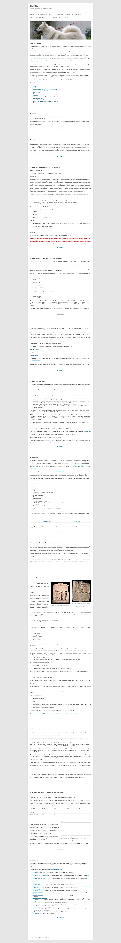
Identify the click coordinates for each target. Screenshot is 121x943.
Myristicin (49, 440)
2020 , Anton (37, 907)
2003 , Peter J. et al (38, 890)
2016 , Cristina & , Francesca (42, 876)
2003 (37, 872)
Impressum (67, 17)
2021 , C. (36, 885)
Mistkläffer (34, 6)
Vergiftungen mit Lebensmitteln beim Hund (53, 76)
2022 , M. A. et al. (38, 899)
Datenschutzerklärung (34, 937)
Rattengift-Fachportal (35, 349)
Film (47, 607)
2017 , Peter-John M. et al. (39, 884)
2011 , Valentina (37, 913)
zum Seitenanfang (60, 128)
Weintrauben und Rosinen (38, 98)
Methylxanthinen (76, 266)
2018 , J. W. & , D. (39, 902)
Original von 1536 (34, 61)
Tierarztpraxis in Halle (47, 521)
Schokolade (35, 95)
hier (38, 389)
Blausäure (46, 398)
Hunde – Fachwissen (59, 14)
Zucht (50, 14)
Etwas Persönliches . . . (57, 17)
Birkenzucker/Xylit (61, 303)
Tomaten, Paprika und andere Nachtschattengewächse (44, 96)
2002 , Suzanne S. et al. (39, 879)
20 (48, 795)
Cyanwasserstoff (53, 398)
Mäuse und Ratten (36, 92)
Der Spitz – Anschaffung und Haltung (38, 14)
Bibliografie (35, 102)
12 (66, 612)
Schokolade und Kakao (55, 266)
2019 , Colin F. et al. (38, 895)
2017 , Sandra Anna (39, 882)
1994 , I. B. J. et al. (38, 873)
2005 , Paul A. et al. (38, 892)
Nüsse (34, 93)
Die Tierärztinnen (77, 521)
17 (38, 751)
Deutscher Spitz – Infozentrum (56, 869)
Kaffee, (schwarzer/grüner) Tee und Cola (41, 90)
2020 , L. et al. (36, 878)
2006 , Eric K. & (41, 875)
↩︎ (72, 872)
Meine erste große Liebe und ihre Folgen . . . (39, 17)
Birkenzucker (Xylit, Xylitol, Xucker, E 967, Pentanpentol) (45, 89)
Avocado (34, 87)
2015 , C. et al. (38, 889)
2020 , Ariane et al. (40, 898)
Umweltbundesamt (34, 355)
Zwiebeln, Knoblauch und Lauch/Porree (41, 99)
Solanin (58, 116)
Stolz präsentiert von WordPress (44, 937)
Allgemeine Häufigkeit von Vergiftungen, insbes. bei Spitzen (45, 101)
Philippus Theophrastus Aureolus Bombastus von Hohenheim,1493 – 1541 (55, 60)
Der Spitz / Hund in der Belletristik (73, 14)
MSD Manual (72, 79)
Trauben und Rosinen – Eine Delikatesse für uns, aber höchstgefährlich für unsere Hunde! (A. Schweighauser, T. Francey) (54, 713)
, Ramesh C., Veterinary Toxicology (41, 911)
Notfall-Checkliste (36, 360)
